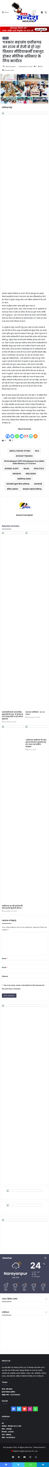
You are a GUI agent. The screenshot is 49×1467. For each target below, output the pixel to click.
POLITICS (39, 468)
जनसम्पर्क (38, 484)
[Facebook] (8, 434)
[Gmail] (26, 434)
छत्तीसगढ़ (5, 38)
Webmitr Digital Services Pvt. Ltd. (25, 1451)
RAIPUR (17, 473)
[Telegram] (22, 434)
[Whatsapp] (17, 434)
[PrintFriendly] (31, 434)
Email (4, 967)
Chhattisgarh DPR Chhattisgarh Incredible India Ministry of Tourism (24, 462)
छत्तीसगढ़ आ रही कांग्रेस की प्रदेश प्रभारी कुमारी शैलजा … (12, 907)
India (27, 468)
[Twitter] (12, 434)
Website (5, 976)
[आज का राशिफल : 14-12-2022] (36, 621)
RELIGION (31, 473)
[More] (35, 434)
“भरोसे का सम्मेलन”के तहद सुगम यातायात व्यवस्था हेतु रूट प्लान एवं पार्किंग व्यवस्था (36, 743)
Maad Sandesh (11, 66)
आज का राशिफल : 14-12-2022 (35, 713)
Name (5, 958)
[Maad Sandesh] (24, 12)
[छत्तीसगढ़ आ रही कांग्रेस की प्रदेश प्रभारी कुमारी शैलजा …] (13, 814)
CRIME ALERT (12, 468)
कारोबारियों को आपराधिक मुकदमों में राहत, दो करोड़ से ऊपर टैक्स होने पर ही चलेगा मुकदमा (12, 715)
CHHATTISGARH (25, 456)
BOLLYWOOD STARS (20, 451)
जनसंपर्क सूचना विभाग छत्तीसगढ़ (18, 484)
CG (37, 451)
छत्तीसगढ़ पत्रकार (25, 479)
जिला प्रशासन (13, 489)
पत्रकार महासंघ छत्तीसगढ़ (33, 489)
